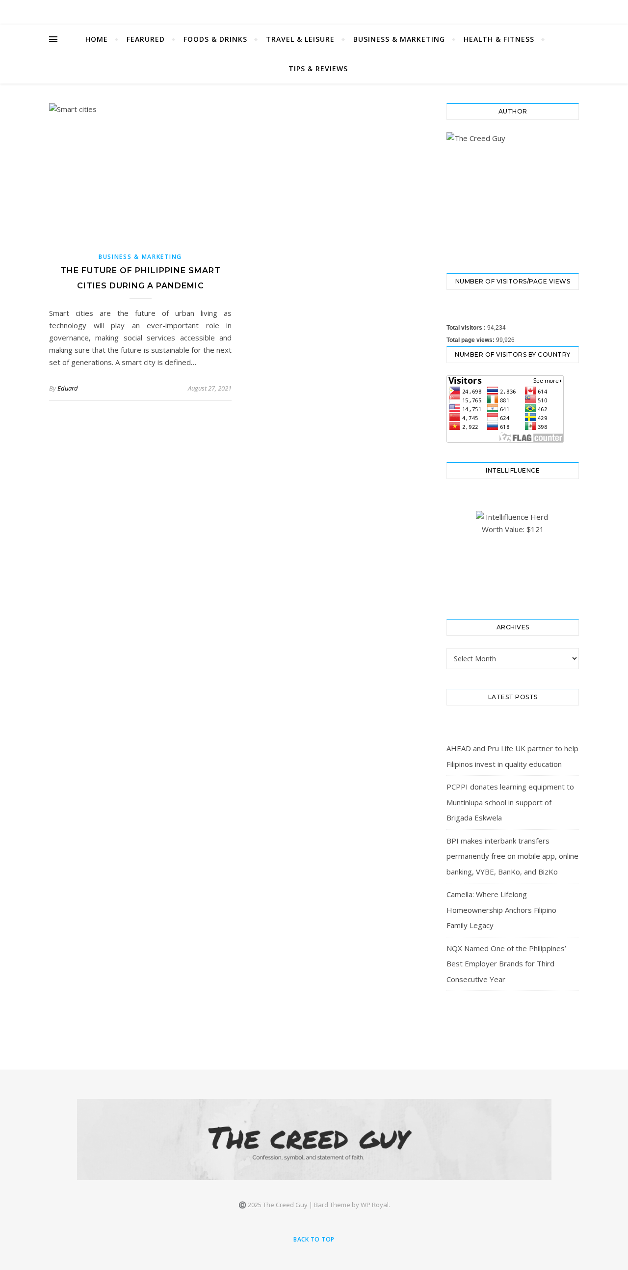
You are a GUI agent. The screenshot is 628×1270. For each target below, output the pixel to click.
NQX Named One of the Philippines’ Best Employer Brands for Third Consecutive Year (506, 963)
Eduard (67, 388)
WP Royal (375, 1204)
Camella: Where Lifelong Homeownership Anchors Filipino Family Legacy (501, 909)
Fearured (146, 39)
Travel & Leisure (300, 39)
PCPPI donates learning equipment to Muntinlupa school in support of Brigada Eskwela (510, 802)
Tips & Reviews (318, 68)
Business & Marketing (399, 39)
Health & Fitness (499, 39)
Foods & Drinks (215, 39)
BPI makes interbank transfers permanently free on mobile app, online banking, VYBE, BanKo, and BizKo (512, 856)
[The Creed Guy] (314, 1139)
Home (96, 39)
